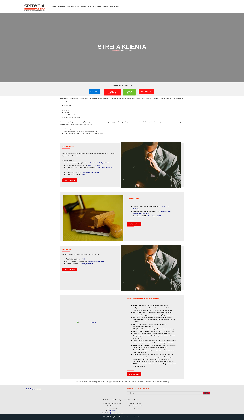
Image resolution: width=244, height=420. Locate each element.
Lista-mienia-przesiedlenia (95, 261)
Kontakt (105, 7)
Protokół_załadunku (86, 264)
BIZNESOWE (61, 7)
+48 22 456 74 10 (114, 410)
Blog (99, 7)
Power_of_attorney (94, 165)
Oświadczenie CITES (154, 216)
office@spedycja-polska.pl (115, 413)
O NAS (77, 7)
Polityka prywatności (33, 389)
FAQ (94, 7)
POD (83, 259)
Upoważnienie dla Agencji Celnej (100, 163)
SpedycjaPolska (118, 417)
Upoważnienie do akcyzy (91, 172)
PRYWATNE (70, 7)
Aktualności (114, 7)
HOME (54, 7)
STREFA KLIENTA (86, 7)
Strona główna (116, 50)
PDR (83, 174)
